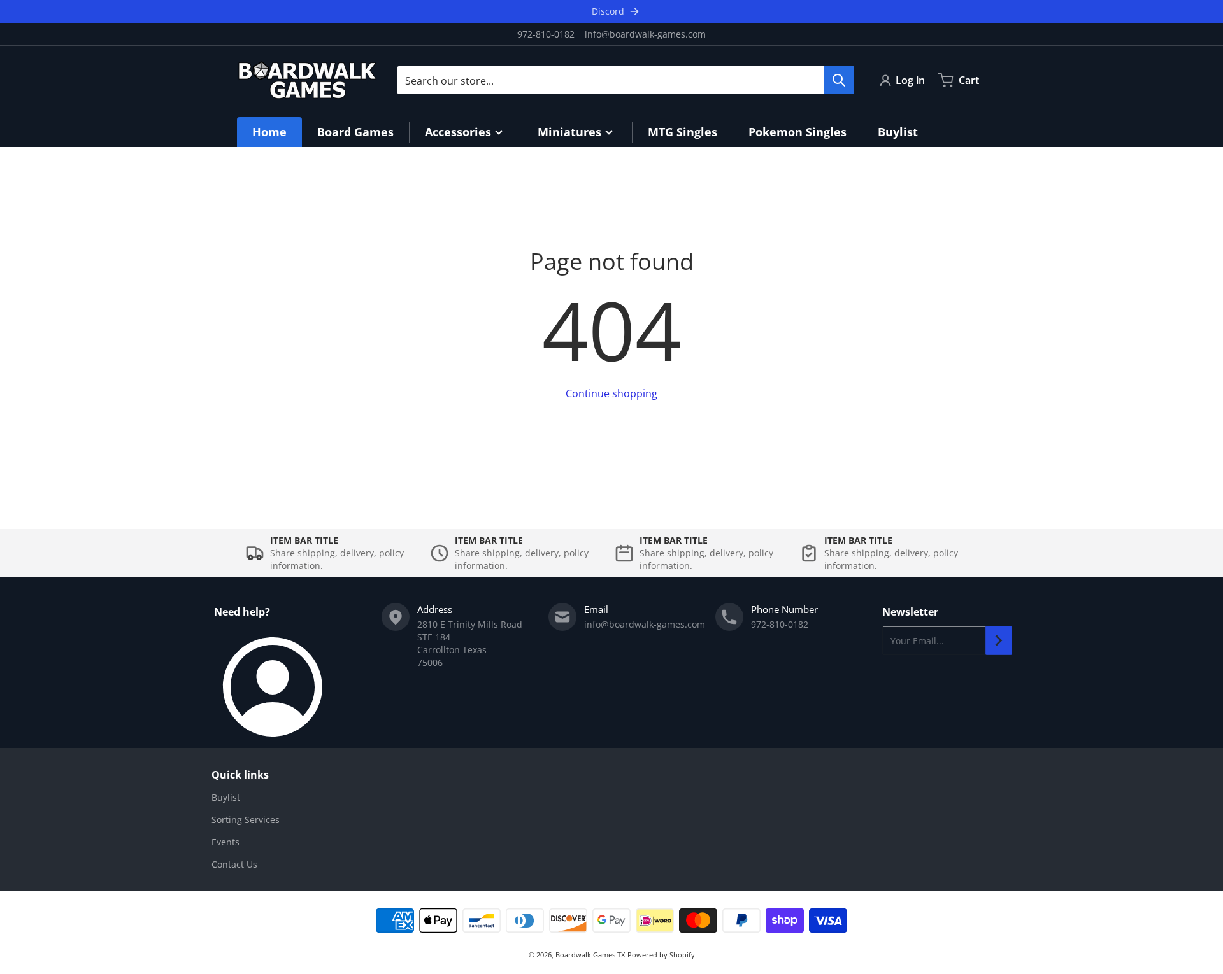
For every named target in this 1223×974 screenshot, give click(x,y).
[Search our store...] (839, 80)
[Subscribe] (998, 640)
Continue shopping (611, 393)
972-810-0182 (546, 34)
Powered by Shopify (661, 954)
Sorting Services (245, 820)
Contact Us (234, 864)
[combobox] (625, 80)
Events (225, 842)
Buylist (225, 797)
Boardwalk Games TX (590, 954)
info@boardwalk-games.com (645, 34)
